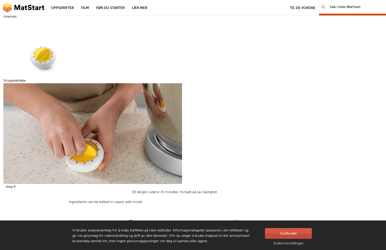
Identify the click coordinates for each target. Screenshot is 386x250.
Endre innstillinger (288, 243)
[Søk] (323, 6)
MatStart (23, 8)
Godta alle (288, 233)
